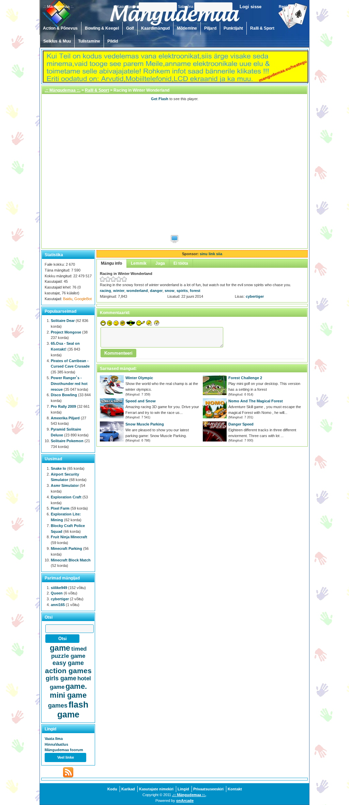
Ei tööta (180, 263)
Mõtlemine (187, 28)
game (60, 648)
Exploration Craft (66, 497)
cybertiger (255, 296)
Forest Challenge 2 (245, 378)
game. (76, 686)
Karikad (128, 789)
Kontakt (235, 789)
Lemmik (139, 263)
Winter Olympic (139, 378)
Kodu (112, 789)
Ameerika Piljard (65, 418)
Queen (57, 593)
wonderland (137, 291)
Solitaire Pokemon (67, 441)
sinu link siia (211, 254)
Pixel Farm (60, 508)
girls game (61, 678)
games (57, 705)
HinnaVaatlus (56, 744)
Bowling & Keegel (102, 28)
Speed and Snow (140, 401)
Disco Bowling (64, 395)
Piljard (210, 28)
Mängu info (111, 263)
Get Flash (159, 99)
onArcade (185, 801)
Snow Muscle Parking (144, 424)
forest (195, 291)
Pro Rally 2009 (63, 406)
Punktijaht (233, 28)
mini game (68, 695)
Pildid (112, 41)
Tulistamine (89, 41)
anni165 (58, 605)
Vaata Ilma (54, 739)
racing (105, 291)
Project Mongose (66, 332)
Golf (130, 28)
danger (156, 291)
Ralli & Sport (262, 28)
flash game (73, 709)
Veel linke (65, 757)
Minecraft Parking (66, 548)
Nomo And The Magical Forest (255, 401)
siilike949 (59, 588)
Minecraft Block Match (71, 560)
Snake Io (58, 468)
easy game (68, 663)
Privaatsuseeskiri (208, 789)
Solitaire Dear (63, 321)
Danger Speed (241, 424)
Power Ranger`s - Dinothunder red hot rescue (69, 383)
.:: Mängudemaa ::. (62, 90)
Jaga (160, 263)
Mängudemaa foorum (64, 750)
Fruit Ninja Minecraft (69, 537)
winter (118, 291)
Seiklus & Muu (57, 41)
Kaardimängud (155, 28)
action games (68, 671)
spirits (182, 291)
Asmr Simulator (65, 485)
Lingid (183, 789)
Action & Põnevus (60, 28)
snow (169, 291)
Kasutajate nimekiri (156, 789)
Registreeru (289, 6)
